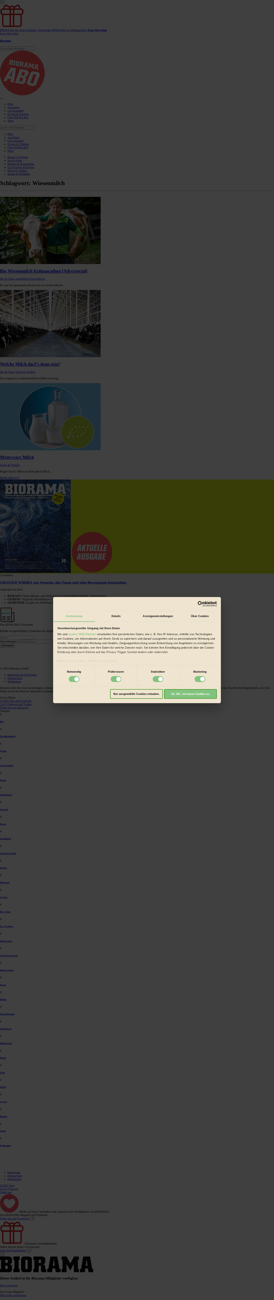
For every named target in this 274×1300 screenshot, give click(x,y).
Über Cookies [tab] (200, 616)
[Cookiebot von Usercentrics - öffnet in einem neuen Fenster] (200, 604)
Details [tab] (116, 616)
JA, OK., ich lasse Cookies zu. (190, 694)
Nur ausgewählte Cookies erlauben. (136, 694)
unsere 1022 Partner (82, 634)
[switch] (116, 679)
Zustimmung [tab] (74, 616)
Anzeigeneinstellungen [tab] (158, 616)
